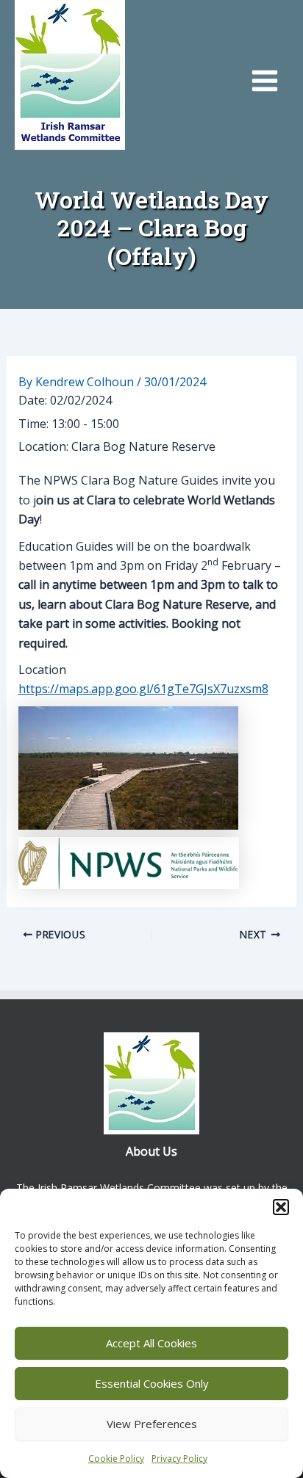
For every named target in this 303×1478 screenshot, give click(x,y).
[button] (281, 1207)
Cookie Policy (116, 1458)
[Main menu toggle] (264, 80)
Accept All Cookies (151, 1343)
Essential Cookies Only (152, 1383)
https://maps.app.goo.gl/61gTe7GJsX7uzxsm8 (143, 689)
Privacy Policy (179, 1458)
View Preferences (152, 1423)
